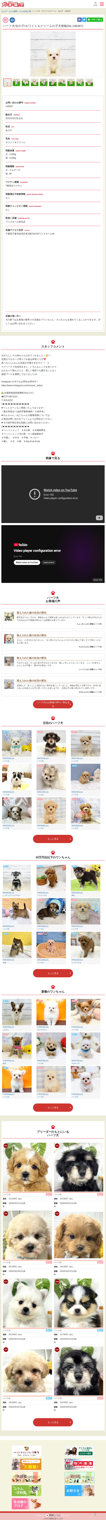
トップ (3, 11)
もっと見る (53, 839)
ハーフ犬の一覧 (25, 11)
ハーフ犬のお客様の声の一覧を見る (53, 704)
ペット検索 (13, 11)
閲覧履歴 (95, 5)
